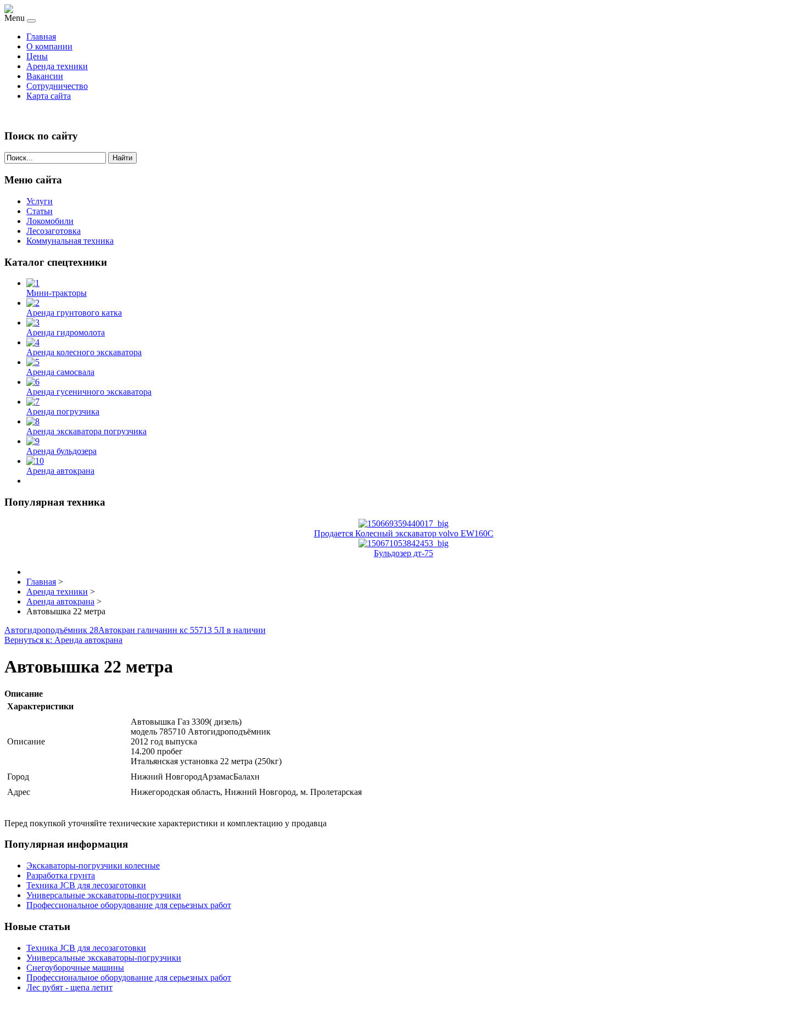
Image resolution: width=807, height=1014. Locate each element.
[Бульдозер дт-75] (403, 543)
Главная (41, 36)
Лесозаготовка (53, 231)
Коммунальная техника (70, 240)
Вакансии (44, 76)
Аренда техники (57, 66)
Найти (122, 158)
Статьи (39, 211)
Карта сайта (48, 95)
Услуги (39, 201)
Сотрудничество (57, 86)
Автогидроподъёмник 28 (51, 630)
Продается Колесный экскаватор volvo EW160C (404, 533)
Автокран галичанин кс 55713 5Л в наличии (182, 630)
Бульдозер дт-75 (403, 553)
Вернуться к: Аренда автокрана (63, 640)
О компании (49, 46)
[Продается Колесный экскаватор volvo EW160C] (403, 523)
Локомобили (50, 221)
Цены (37, 56)
